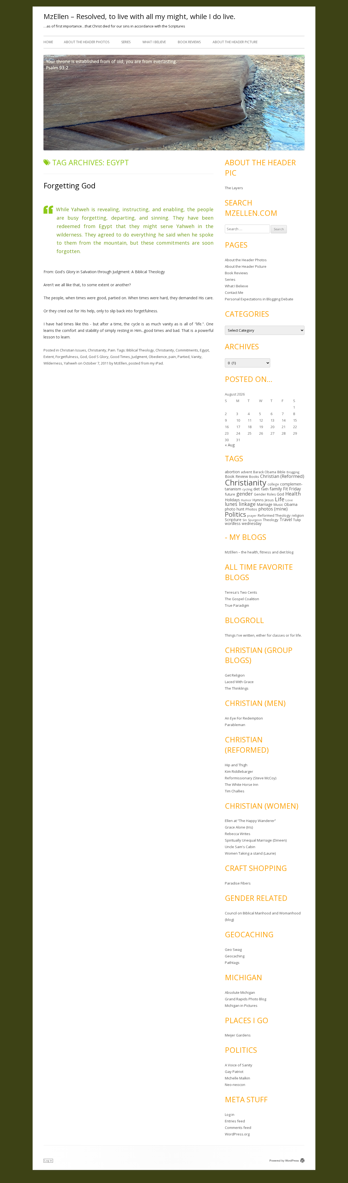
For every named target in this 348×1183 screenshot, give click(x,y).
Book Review (236, 476)
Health (293, 493)
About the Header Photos (86, 42)
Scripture (233, 519)
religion (298, 515)
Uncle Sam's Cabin (240, 846)
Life (279, 499)
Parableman (235, 724)
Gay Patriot (234, 1071)
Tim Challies (234, 791)
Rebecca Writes (237, 833)
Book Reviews (189, 42)
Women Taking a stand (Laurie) (250, 853)
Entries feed (235, 1121)
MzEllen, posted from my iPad (138, 363)
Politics (235, 514)
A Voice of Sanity (238, 1065)
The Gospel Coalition (242, 598)
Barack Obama (264, 472)
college (273, 484)
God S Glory (98, 356)
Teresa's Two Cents (241, 592)
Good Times (120, 356)
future (230, 494)
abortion (232, 471)
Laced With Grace (239, 681)
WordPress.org (237, 1134)
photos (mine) (273, 509)
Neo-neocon (235, 1084)
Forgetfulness (66, 356)
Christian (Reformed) (282, 476)
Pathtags (232, 962)
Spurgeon (255, 520)
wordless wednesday (243, 523)
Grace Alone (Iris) (239, 827)
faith (265, 489)
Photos (251, 509)
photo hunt (234, 509)
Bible (281, 471)
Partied (183, 356)
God (83, 356)
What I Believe (154, 42)
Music (278, 504)
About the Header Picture (235, 42)
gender (244, 493)
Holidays (232, 499)
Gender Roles (265, 494)
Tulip (297, 519)
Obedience (158, 356)
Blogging (293, 472)
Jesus (269, 499)
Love (289, 500)
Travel (285, 519)
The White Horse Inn (241, 784)
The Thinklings (236, 688)
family (276, 489)
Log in (229, 1114)
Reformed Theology (274, 515)
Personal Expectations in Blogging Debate (259, 299)
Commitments (187, 350)
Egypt (204, 350)
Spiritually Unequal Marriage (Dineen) (256, 840)
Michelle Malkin (237, 1078)
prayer (252, 516)
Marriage (264, 504)
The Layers (234, 187)
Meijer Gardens (238, 1035)
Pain (111, 350)
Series (125, 42)
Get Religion (235, 675)
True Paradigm (237, 605)
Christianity (97, 350)
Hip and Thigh (236, 764)
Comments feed (238, 1127)
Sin (245, 520)
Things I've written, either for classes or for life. (263, 635)
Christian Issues (73, 350)
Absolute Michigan (240, 992)
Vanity (196, 356)
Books (254, 476)
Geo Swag (233, 949)
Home (48, 42)
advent (246, 472)
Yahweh (70, 363)
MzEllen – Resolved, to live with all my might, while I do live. (139, 16)
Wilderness (53, 363)
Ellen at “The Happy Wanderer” (250, 820)
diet (256, 488)
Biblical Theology (140, 350)
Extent (49, 356)
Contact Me (234, 292)
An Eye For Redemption (244, 718)
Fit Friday (292, 489)
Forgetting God (69, 185)
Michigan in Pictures (241, 1005)
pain (172, 356)
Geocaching (234, 956)
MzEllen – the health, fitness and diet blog (259, 552)
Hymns (258, 499)
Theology (270, 519)
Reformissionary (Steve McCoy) (250, 778)
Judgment (139, 356)
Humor (246, 500)
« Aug (230, 444)
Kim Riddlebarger (239, 771)
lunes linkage (240, 504)
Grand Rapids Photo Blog (245, 999)
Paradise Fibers (238, 883)
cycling (247, 489)
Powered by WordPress (284, 1160)
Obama (290, 504)
